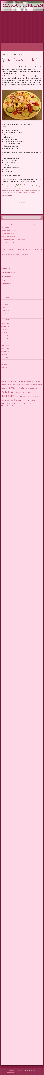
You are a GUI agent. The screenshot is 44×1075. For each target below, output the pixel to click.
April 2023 (4, 301)
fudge (36, 388)
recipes (27, 400)
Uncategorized (6, 283)
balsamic (4, 186)
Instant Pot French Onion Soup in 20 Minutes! (13, 239)
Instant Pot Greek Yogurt (7, 233)
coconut (38, 381)
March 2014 (4, 335)
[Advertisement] (22, 27)
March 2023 (4, 304)
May (3, 59)
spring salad (10, 192)
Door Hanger (4, 388)
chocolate (21, 381)
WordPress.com (11, 1072)
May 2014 (4, 332)
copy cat (3, 384)
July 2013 (4, 361)
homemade (20, 392)
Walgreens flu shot (6, 406)
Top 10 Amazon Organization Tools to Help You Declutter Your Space (19, 224)
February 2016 (5, 323)
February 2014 (5, 338)
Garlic (4, 392)
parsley (4, 192)
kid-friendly (7, 396)
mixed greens (33, 190)
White (13, 406)
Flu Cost (27, 388)
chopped (11, 188)
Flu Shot (32, 388)
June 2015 (4, 329)
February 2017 (5, 316)
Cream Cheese (25, 384)
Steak (22, 403)
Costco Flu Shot (16, 384)
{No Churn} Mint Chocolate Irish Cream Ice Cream (14, 254)
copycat (9, 384)
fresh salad (5, 190)
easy (12, 388)
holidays (11, 392)
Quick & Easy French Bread (8, 236)
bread (2, 381)
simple (4, 403)
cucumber (31, 188)
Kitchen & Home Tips (8, 272)
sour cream (18, 403)
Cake (7, 381)
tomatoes (16, 192)
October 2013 (5, 351)
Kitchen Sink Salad (22, 60)
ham (14, 190)
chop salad (5, 188)
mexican (33, 396)
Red (32, 400)
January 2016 (5, 326)
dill (34, 188)
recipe (19, 400)
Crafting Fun (5, 268)
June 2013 (4, 364)
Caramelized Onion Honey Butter (10, 230)
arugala (36, 185)
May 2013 (4, 367)
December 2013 (5, 345)
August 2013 (4, 358)
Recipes (26, 185)
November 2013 (5, 348)
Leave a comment (7, 195)
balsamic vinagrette (19, 186)
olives (39, 190)
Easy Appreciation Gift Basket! (9, 246)
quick (12, 400)
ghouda (10, 190)
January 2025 (5, 297)
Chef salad (37, 186)
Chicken (13, 381)
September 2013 (5, 354)
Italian (17, 190)
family (21, 388)
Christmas (28, 381)
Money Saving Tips (7, 276)
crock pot (33, 384)
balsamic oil (10, 186)
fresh (37, 188)
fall (17, 388)
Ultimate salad (31, 192)
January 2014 (5, 342)
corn (21, 188)
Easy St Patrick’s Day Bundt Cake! (10, 242)
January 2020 (5, 310)
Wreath (17, 406)
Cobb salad (17, 188)
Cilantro (33, 381)
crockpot (39, 384)
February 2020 (5, 307)
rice (35, 400)
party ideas (5, 400)
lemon (16, 396)
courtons (25, 188)
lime (21, 396)
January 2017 (5, 320)
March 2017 (4, 313)
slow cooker (11, 403)
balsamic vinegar (29, 186)
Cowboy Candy (5, 227)
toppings (21, 192)
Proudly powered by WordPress (15, 1070)
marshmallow (26, 396)
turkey (25, 192)
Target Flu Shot (28, 403)
